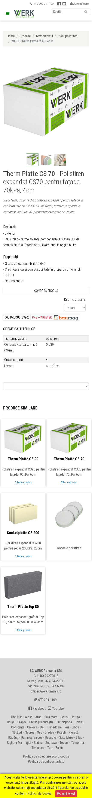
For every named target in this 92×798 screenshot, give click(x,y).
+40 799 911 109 (43, 3)
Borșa (11, 722)
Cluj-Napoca (64, 722)
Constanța (17, 727)
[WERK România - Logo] (24, 14)
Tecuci (63, 743)
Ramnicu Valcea (31, 737)
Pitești (61, 732)
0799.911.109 (47, 700)
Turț (50, 748)
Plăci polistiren (67, 36)
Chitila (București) (41, 722)
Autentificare (79, 3)
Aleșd (29, 717)
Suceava (51, 743)
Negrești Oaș (33, 732)
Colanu (79, 722)
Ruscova (50, 737)
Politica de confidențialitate (46, 761)
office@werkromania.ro (46, 691)
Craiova (32, 727)
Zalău (59, 748)
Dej (42, 727)
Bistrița (75, 717)
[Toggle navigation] (7, 13)
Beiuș (64, 717)
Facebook (37, 708)
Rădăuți (13, 737)
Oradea (49, 732)
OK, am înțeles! (66, 793)
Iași (66, 727)
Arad (38, 717)
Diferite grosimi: (75, 300)
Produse (25, 36)
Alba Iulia (16, 717)
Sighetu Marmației (19, 743)
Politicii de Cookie (39, 793)
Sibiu (79, 737)
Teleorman (78, 743)
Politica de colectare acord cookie (46, 756)
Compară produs (46, 290)
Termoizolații (44, 36)
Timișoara (38, 748)
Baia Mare (51, 717)
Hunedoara (54, 727)
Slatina (38, 743)
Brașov (22, 722)
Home (11, 36)
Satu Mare (66, 737)
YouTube (56, 708)
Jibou (75, 727)
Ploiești (73, 732)
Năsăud (17, 732)
